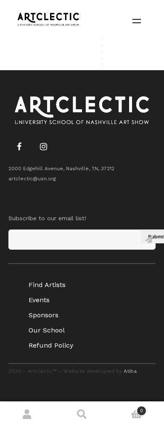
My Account (27, 414)
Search (82, 414)
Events (39, 300)
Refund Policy (51, 345)
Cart (126, 408)
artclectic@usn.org (32, 179)
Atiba (130, 371)
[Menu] (136, 20)
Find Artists (47, 285)
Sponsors (43, 315)
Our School (47, 330)
